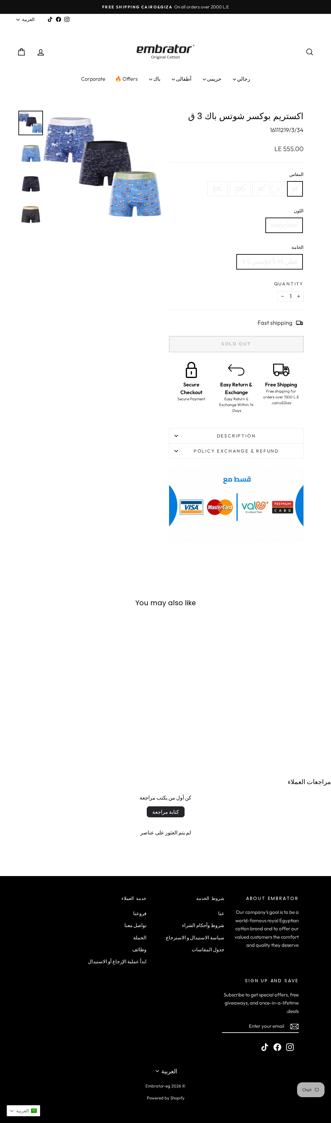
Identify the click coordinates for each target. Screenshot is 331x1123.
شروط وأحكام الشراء (203, 925)
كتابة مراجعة (165, 812)
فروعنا (139, 913)
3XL (217, 188)
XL (261, 188)
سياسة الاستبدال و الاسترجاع (195, 937)
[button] (23, 1110)
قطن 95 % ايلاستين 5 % (269, 261)
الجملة (139, 937)
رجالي (243, 79)
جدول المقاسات (208, 949)
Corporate (93, 79)
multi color (284, 225)
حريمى (213, 79)
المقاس (296, 174)
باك (156, 79)
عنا (221, 913)
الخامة (298, 247)
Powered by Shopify (166, 1097)
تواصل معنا (135, 925)
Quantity (289, 284)
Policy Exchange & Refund (236, 451)
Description (236, 436)
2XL (240, 188)
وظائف (139, 949)
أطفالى (183, 79)
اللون (299, 211)
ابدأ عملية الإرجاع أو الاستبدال (117, 961)
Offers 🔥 (126, 79)
